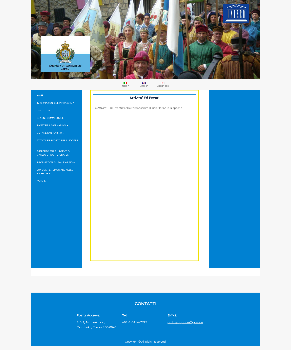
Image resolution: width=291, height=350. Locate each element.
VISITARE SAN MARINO (49, 133)
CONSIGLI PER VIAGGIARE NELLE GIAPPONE (55, 172)
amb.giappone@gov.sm (185, 322)
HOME (40, 95)
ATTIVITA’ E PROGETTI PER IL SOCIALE (57, 140)
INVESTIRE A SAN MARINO (51, 125)
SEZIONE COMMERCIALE (50, 118)
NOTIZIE (41, 181)
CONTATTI (42, 110)
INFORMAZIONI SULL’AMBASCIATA (55, 103)
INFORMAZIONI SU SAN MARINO (54, 162)
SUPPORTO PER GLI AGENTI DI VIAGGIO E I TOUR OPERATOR (53, 153)
